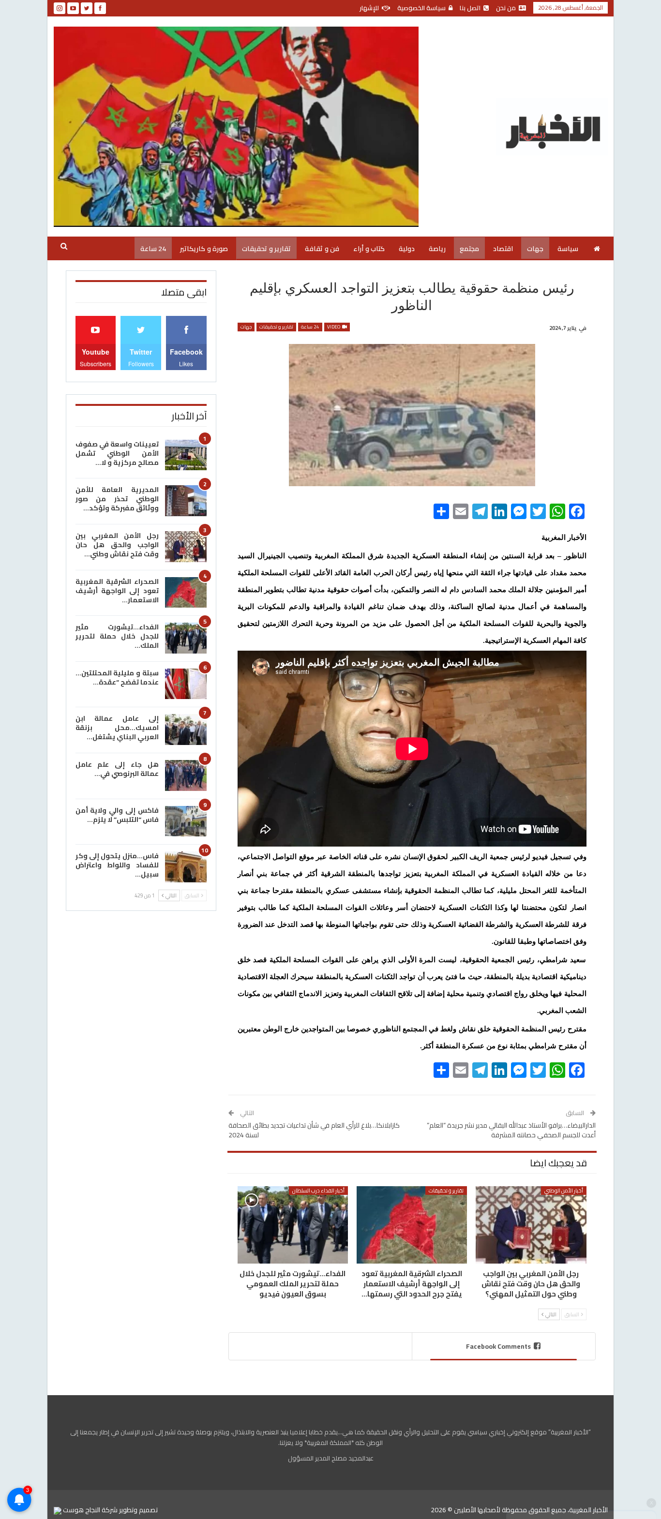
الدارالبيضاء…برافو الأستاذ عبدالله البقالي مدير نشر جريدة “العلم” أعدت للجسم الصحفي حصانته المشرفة (511, 1130)
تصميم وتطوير (138, 1510)
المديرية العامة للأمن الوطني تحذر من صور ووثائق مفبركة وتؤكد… (117, 498)
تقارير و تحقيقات (266, 248)
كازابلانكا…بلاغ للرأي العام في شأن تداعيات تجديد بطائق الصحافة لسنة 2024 (314, 1130)
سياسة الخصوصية (421, 8)
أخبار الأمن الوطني (563, 1190)
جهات (535, 248)
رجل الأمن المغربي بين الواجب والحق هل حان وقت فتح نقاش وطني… (117, 544)
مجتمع (469, 248)
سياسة (567, 248)
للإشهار (369, 8)
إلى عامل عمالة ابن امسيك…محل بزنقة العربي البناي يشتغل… (117, 727)
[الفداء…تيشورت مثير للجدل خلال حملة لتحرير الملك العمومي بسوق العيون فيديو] (293, 1225)
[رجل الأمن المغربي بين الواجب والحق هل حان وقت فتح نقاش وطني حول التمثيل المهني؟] (531, 1225)
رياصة (437, 248)
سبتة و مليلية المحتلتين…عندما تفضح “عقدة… (117, 677)
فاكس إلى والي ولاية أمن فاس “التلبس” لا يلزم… (117, 815)
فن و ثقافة (322, 248)
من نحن (506, 8)
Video (334, 327)
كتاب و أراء (369, 248)
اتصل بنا (470, 8)
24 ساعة (153, 248)
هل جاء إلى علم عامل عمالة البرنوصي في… (117, 769)
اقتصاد (503, 248)
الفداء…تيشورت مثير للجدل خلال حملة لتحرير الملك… (117, 636)
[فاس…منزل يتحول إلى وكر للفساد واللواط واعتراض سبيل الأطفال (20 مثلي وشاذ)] (186, 866)
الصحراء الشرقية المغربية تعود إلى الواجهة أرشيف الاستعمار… (117, 590)
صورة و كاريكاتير (204, 248)
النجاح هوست (80, 1510)
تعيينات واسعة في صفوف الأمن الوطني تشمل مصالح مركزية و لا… (117, 453)
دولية (407, 248)
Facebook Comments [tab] (498, 1346)
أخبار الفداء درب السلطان (318, 1190)
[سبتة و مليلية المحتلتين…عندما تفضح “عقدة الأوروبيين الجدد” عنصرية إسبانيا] (186, 684)
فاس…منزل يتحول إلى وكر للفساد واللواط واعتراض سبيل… (117, 864)
